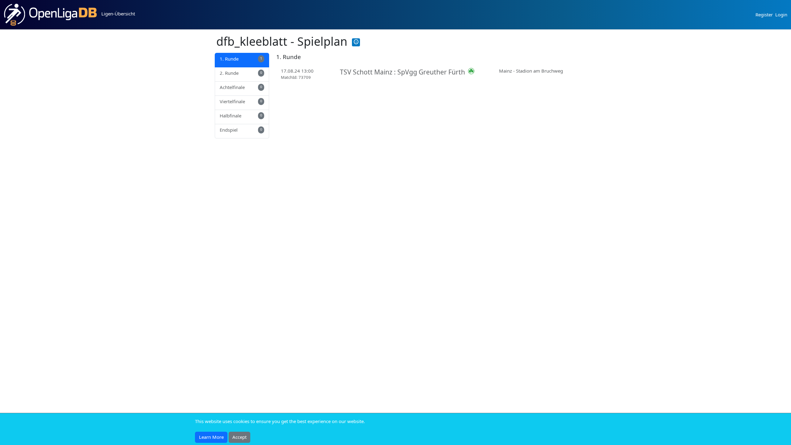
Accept (239, 437)
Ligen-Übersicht (118, 14)
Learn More (211, 437)
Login (781, 14)
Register (764, 14)
